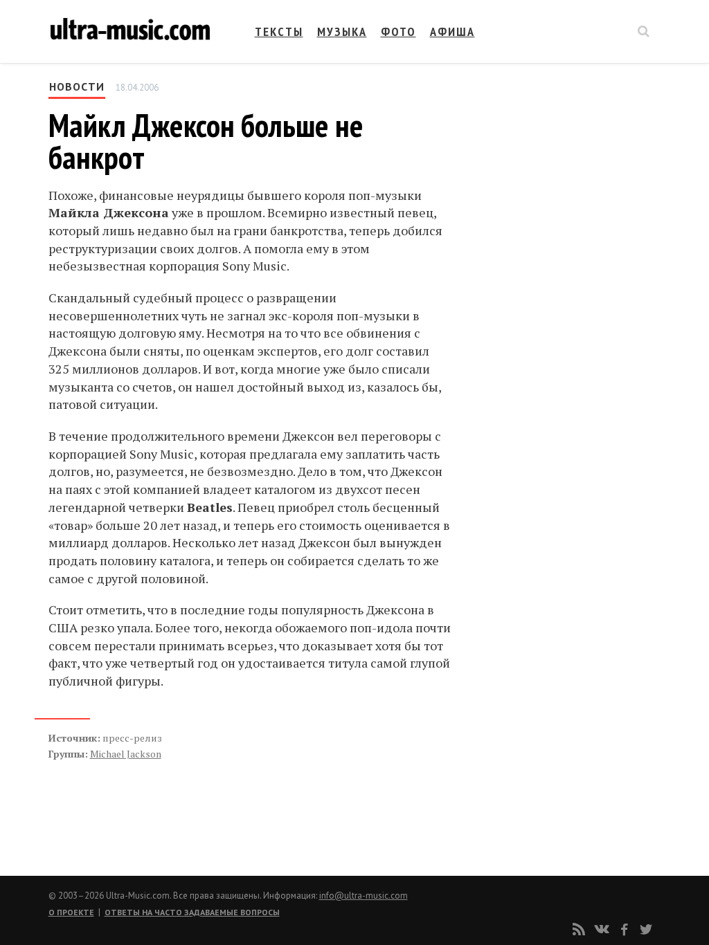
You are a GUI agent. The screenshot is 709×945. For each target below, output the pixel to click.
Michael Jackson (125, 753)
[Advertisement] (551, 215)
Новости (77, 86)
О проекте (71, 912)
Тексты (279, 31)
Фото (398, 31)
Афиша (452, 31)
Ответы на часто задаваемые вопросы (192, 912)
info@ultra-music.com (363, 895)
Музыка (342, 31)
